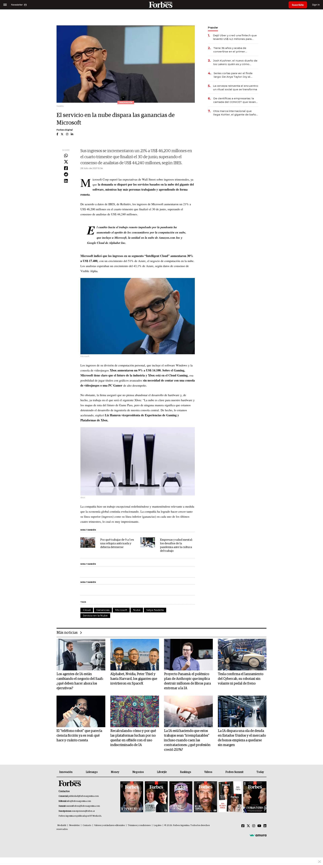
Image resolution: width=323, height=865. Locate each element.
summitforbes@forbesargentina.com (83, 806)
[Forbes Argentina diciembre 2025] (205, 797)
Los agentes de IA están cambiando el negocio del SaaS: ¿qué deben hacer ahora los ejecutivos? (80, 681)
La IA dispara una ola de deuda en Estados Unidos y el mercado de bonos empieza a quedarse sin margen (242, 738)
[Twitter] (66, 162)
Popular (213, 27)
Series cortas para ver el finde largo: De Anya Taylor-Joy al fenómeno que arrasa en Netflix (234, 75)
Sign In (316, 4)
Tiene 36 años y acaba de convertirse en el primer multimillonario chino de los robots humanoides (231, 49)
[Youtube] (259, 826)
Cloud (87, 610)
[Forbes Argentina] (161, 5)
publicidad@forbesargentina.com (83, 796)
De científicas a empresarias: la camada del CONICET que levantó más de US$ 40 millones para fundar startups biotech (235, 100)
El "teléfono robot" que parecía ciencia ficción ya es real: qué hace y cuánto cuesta (79, 735)
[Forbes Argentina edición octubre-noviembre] (230, 797)
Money (115, 772)
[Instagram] (253, 826)
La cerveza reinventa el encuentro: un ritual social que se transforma (235, 87)
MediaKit (61, 825)
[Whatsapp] (66, 156)
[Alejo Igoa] (181, 797)
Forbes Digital (65, 130)
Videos (208, 772)
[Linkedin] (66, 181)
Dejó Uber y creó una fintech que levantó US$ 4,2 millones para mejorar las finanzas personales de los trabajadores (235, 37)
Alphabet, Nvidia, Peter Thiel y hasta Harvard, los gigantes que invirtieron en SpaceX (133, 678)
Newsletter (74, 825)
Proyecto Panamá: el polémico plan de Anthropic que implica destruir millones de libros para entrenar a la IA (187, 681)
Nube (136, 610)
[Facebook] (66, 168)
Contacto (87, 825)
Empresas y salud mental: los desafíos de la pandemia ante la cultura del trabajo (176, 545)
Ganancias (102, 610)
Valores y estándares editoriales (109, 825)
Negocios (138, 772)
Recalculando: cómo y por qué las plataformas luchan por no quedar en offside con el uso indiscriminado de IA (133, 738)
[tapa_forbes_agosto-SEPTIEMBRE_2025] (254, 797)
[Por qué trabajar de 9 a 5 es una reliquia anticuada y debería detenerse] (87, 542)
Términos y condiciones (139, 825)
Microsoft (121, 610)
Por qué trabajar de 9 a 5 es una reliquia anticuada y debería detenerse (117, 543)
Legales (158, 825)
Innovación (66, 772)
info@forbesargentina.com (79, 801)
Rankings (185, 772)
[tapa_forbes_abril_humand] (156, 797)
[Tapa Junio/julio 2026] (131, 797)
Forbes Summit (234, 772)
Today (260, 772)
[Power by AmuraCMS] (258, 835)
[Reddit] (66, 174)
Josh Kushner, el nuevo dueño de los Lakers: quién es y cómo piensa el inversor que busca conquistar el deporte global (235, 62)
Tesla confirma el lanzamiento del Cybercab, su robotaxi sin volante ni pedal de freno (240, 678)
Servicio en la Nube (95, 615)
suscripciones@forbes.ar (83, 811)
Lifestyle (162, 772)
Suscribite (298, 4)
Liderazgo (92, 772)
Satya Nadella (155, 610)
